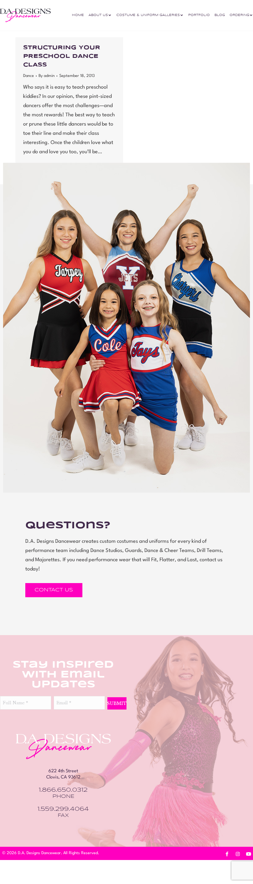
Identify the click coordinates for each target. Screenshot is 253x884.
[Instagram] (237, 853)
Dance (28, 76)
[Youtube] (248, 853)
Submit (116, 703)
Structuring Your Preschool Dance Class (61, 56)
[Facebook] (226, 853)
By (47, 76)
